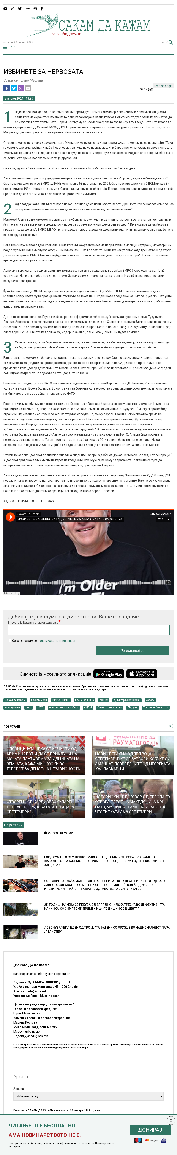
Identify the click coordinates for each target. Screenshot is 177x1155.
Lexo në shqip (163, 86)
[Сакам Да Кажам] (88, 35)
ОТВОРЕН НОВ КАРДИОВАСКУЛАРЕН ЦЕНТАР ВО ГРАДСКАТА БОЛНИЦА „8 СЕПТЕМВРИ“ (40, 806)
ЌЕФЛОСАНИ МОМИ (58, 833)
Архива (18, 1088)
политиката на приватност (57, 640)
